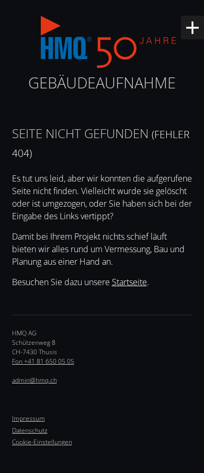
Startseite (129, 282)
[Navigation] (192, 27)
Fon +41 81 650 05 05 (43, 361)
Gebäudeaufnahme (102, 82)
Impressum (28, 418)
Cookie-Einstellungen (42, 441)
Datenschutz (30, 430)
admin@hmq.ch (34, 380)
